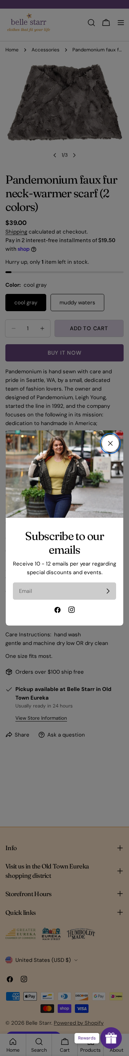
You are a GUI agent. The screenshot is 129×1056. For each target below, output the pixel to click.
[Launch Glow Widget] (111, 1038)
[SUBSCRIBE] (107, 591)
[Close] (110, 443)
